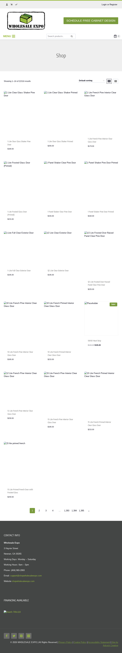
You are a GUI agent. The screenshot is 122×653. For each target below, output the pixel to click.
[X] (14, 636)
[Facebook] (7, 636)
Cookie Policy (80, 642)
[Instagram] (28, 636)
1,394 (74, 510)
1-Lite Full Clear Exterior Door (19, 270)
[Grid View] (109, 81)
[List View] (115, 81)
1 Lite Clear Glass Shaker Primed (60, 141)
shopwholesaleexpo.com (23, 581)
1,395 (81, 510)
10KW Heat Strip (94, 340)
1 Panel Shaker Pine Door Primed (101, 211)
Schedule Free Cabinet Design (90, 20)
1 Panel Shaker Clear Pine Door (60, 211)
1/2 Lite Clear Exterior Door (58, 270)
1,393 (66, 510)
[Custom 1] (7, 5)
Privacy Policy (65, 642)
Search (73, 37)
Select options (15, 284)
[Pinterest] (21, 636)
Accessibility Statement (99, 642)
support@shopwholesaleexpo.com (26, 575)
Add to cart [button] (94, 355)
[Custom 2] (12, 5)
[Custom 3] (16, 5)
